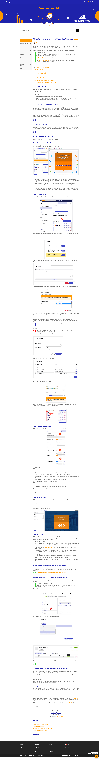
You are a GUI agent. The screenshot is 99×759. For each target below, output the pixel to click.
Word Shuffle (60, 46)
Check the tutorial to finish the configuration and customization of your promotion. (51, 572)
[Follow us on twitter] (62, 755)
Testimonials (22, 747)
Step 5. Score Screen (41, 77)
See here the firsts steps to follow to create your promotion (46, 131)
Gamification (37, 744)
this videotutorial (75, 698)
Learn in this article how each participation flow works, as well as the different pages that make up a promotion (56, 119)
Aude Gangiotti (38, 42)
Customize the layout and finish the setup (43, 79)
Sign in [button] (91, 1)
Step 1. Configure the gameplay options (44, 72)
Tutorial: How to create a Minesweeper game (40, 730)
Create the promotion (39, 69)
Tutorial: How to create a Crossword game (40, 722)
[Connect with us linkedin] (67, 755)
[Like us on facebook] (64, 755)
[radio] (53, 713)
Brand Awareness (38, 747)
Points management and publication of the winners (45, 82)
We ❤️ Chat (66, 744)
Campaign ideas (67, 748)
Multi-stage (51, 751)
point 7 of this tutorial (48, 547)
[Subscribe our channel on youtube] (66, 755)
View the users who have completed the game (44, 80)
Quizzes (51, 750)
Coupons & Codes (53, 748)
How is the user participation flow (42, 67)
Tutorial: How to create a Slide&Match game (40, 724)
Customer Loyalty (38, 748)
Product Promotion (38, 750)
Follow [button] (76, 39)
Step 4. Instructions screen (42, 75)
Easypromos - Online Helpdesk (29, 755)
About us (21, 744)
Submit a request (73, 1)
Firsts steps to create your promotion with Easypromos (42, 728)
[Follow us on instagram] (69, 755)
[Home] (9, 1)
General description (39, 66)
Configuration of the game (40, 70)
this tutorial (71, 702)
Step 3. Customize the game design (44, 74)
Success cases (67, 747)
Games (51, 744)
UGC (35, 751)
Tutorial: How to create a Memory (39, 726)
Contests (51, 747)
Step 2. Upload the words (42, 73)
